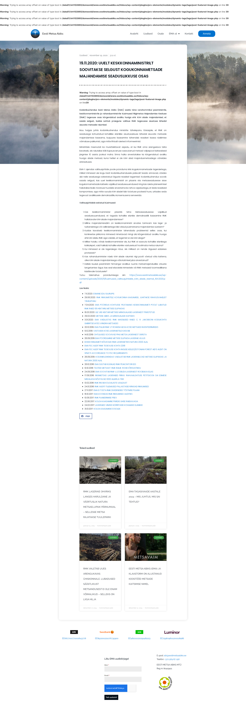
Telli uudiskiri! (111, 697)
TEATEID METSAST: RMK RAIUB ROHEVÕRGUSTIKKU (117, 367)
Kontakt (189, 33)
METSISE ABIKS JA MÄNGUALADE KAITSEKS (115, 315)
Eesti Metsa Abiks (52, 33)
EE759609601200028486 (172, 638)
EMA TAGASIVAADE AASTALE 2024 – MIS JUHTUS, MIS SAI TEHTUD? (144, 496)
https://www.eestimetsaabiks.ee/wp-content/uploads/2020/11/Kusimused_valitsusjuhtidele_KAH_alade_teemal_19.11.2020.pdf (123, 279)
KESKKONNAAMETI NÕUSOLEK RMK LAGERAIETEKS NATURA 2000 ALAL (116, 341)
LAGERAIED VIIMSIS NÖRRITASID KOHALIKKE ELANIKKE (119, 405)
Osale (161, 33)
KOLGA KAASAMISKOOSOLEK (107, 408)
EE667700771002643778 (74, 638)
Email (107, 675)
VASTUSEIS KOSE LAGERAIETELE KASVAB (111, 330)
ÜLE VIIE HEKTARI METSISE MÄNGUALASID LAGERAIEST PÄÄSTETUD (125, 312)
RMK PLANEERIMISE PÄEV (106, 397)
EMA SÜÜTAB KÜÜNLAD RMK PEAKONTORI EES (115, 364)
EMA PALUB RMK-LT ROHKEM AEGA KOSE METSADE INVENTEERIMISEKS (126, 327)
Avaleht (134, 33)
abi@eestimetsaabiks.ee (175, 655)
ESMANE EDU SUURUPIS (103, 293)
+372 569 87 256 (172, 659)
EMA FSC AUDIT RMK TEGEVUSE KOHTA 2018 (105, 345)
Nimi (106, 665)
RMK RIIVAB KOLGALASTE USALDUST (111, 382)
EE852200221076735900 (106, 638)
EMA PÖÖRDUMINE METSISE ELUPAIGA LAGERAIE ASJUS (120, 338)
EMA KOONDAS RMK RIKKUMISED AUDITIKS (113, 393)
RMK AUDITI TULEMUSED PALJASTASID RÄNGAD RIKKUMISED (122, 386)
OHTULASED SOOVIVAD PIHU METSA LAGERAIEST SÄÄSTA (120, 334)
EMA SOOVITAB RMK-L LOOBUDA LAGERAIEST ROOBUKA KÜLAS (124, 371)
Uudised (147, 33)
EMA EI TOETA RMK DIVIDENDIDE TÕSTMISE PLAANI (116, 390)
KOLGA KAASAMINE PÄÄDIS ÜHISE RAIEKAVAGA (116, 401)
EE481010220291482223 (139, 638)
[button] (85, 416)
